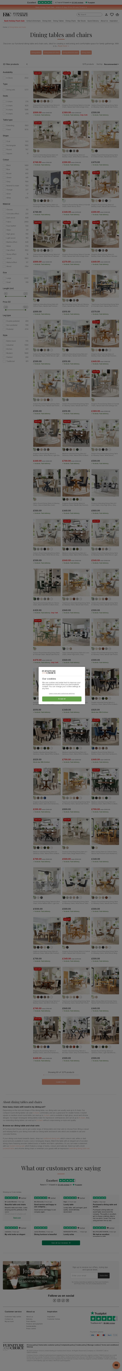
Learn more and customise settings (62, 693)
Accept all (62, 699)
